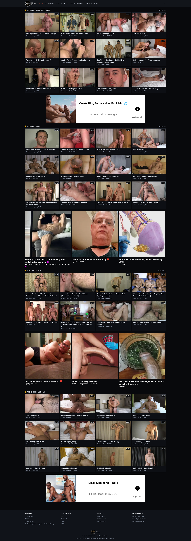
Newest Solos (101, 516)
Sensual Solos (91, 3)
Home (41, 3)
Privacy (63, 521)
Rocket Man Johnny (138, 521)
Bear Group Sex (62, 3)
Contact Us (64, 519)
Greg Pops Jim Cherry (139, 519)
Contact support (29, 521)
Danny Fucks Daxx (138, 516)
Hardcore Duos (77, 3)
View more (161, 10)
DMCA (27, 519)
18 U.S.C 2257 (29, 516)
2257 (62, 516)
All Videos (49, 3)
